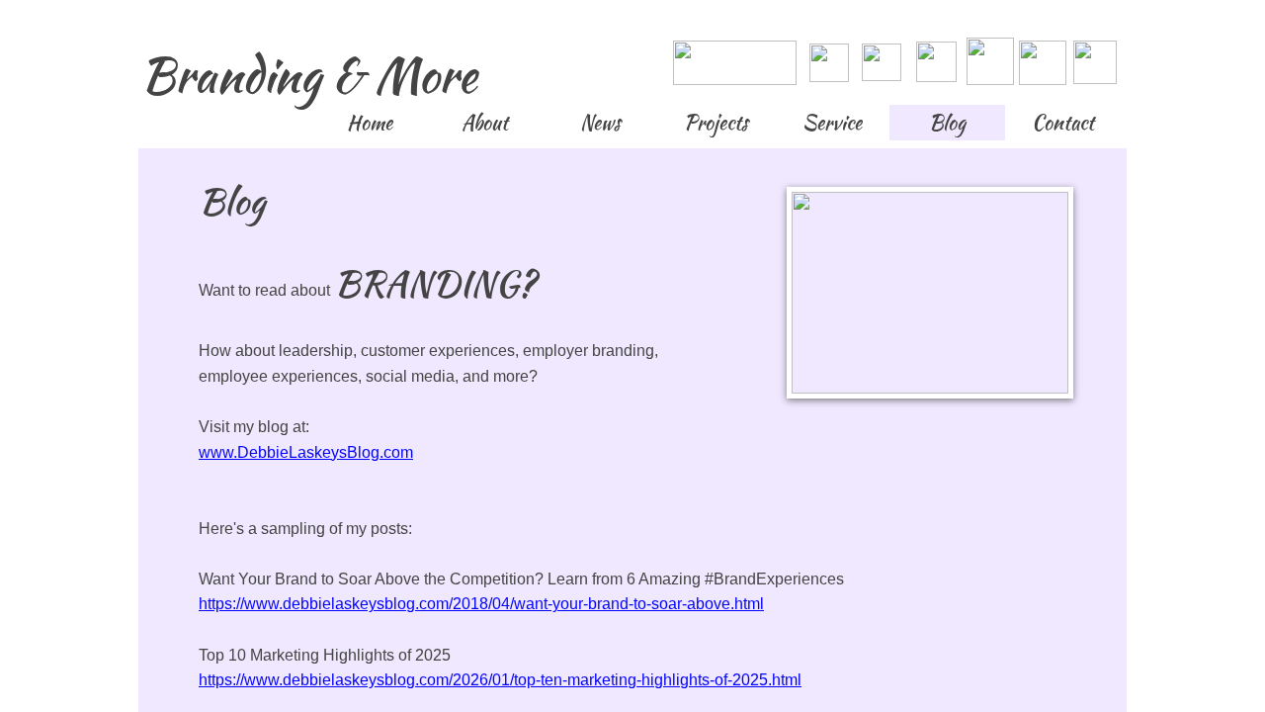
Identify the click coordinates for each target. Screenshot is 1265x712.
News (600, 122)
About (485, 122)
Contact (1063, 122)
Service (832, 122)
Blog (947, 122)
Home (369, 122)
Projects (716, 122)
